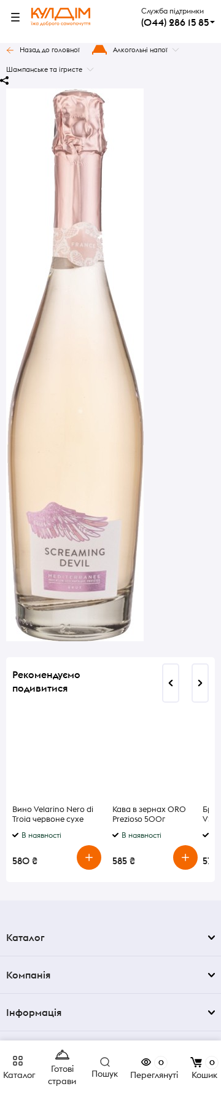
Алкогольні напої (140, 49)
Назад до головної (50, 49)
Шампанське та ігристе (44, 69)
